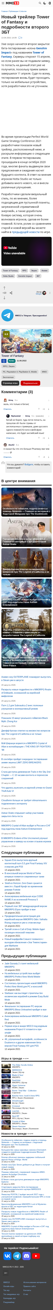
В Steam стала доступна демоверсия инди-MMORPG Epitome (25, 1180)
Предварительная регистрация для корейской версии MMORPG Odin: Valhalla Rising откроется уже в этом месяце (26, 919)
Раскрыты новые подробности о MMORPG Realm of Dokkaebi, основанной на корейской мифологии (26, 692)
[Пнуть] (4, 298)
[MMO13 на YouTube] (36, 1256)
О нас (25, 1294)
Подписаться (30, 383)
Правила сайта (29, 1286)
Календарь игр (9, 1298)
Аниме (44, 270)
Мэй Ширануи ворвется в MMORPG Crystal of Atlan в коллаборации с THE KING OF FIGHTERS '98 (26, 746)
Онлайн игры (8, 1286)
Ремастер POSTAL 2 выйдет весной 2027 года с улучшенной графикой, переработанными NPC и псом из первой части (25, 1196)
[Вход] (49, 3)
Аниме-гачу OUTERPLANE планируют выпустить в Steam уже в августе (23, 1220)
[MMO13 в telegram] (26, 321)
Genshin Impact (25, 276)
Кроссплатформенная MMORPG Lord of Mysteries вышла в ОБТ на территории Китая (23, 1205)
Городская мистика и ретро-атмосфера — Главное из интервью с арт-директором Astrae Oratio (25, 541)
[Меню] (3, 3)
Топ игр (6, 1290)
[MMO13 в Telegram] (17, 1256)
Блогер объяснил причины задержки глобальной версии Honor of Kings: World (23, 1158)
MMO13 (6, 1282)
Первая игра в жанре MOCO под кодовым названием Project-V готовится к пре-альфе (26, 1029)
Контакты (27, 1290)
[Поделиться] (11, 293)
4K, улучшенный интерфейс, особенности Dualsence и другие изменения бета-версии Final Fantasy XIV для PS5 (26, 1042)
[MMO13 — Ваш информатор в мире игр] (12, 3)
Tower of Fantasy (10, 270)
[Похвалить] (4, 288)
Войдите (29, 464)
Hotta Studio (8, 276)
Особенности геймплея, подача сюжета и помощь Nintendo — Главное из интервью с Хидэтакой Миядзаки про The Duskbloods (26, 511)
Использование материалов (34, 1282)
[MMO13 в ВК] (7, 1256)
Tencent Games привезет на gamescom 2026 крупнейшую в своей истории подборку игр (21, 1235)
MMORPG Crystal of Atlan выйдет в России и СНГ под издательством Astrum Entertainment (26, 602)
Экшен (34, 270)
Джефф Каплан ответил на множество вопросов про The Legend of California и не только (26, 572)
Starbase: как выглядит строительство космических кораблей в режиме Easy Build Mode (26, 996)
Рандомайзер (8, 1302)
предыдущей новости (26, 232)
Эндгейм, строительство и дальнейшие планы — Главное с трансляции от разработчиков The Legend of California (24, 632)
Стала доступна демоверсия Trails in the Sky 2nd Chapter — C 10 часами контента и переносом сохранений (25, 775)
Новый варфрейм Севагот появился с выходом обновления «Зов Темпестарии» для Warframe (26, 942)
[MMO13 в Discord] (26, 1256)
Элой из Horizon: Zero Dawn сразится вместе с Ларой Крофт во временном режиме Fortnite (23, 886)
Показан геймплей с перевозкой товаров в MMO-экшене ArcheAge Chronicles (23, 1173)
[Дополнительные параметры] (50, 293)
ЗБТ (38, 276)
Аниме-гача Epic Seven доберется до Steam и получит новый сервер (25, 1166)
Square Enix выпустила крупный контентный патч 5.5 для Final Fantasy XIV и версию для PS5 (26, 863)
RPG (24, 270)
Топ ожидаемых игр (11, 1294)
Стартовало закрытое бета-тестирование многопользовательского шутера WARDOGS (21, 1188)
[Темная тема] (44, 3)
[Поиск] (40, 3)
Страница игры (10, 383)
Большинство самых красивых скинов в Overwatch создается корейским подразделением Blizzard (23, 1151)
